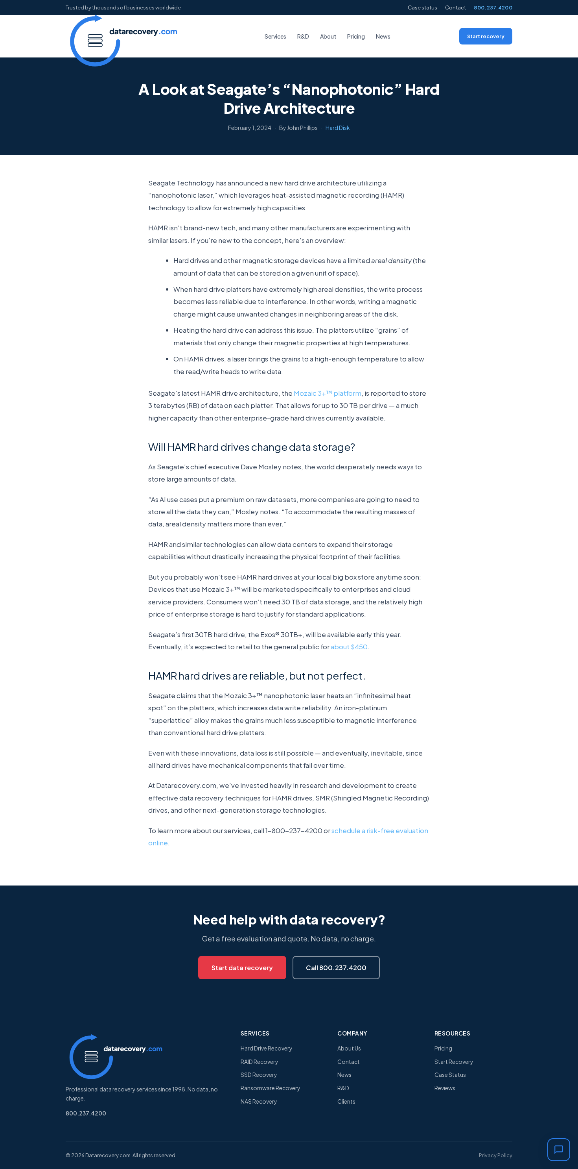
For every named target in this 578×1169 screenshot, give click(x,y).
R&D (303, 36)
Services (275, 36)
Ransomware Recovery (270, 1087)
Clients (346, 1101)
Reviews (444, 1087)
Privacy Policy (495, 1155)
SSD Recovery (259, 1074)
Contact (455, 7)
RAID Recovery (259, 1061)
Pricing (356, 36)
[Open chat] (558, 1149)
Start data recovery (242, 967)
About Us (349, 1048)
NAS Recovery (259, 1101)
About (328, 36)
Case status (422, 7)
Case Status (450, 1074)
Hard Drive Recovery (267, 1048)
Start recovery (485, 36)
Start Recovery (453, 1061)
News (383, 36)
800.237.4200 (493, 7)
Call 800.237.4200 (336, 967)
